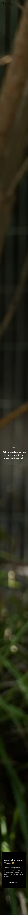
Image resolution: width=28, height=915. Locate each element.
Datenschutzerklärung (10, 871)
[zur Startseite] (7, 3)
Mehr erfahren (11, 466)
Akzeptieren (13, 882)
